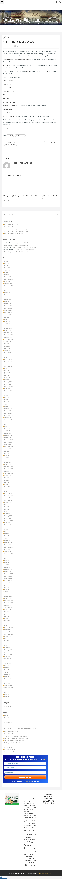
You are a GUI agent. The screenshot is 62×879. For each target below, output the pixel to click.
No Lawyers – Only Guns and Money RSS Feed (20, 728)
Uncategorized (11, 37)
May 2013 (6, 616)
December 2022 (8, 359)
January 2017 (7, 518)
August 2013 (7, 609)
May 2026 (7, 268)
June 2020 (7, 426)
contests (26, 809)
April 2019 (6, 457)
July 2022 (6, 370)
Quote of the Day (29, 848)
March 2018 (7, 486)
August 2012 (7, 636)
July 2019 (6, 451)
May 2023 (7, 348)
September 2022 (8, 366)
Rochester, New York (8, 116)
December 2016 (8, 520)
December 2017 (8, 493)
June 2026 (7, 266)
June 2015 (6, 560)
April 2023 (7, 350)
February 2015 (8, 569)
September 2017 (8, 500)
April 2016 (6, 538)
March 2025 (7, 299)
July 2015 (6, 558)
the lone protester (49, 71)
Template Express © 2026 (46, 873)
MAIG (25, 825)
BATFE (26, 801)
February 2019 (8, 462)
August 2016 (7, 529)
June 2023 (7, 346)
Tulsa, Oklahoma (7, 95)
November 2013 (8, 603)
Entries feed (7, 718)
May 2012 (6, 643)
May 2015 (6, 562)
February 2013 (8, 623)
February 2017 (8, 516)
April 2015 (6, 565)
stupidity (26, 860)
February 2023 (8, 355)
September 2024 (9, 312)
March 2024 (7, 326)
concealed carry (30, 807)
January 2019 (7, 464)
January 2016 (7, 545)
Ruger (30, 849)
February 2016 (8, 542)
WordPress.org (8, 722)
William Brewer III (33, 865)
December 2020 (8, 413)
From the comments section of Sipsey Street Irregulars (18, 59)
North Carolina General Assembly (29, 832)
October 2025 (8, 283)
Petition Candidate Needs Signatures (14, 233)
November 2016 (8, 522)
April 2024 (7, 324)
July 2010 (6, 692)
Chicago (29, 805)
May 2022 (7, 375)
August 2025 (7, 288)
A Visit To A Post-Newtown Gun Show (10, 143)
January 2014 (7, 598)
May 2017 (6, 509)
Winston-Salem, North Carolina (11, 105)
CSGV (29, 809)
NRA (31, 834)
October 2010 (8, 685)
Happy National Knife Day (11, 224)
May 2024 (7, 321)
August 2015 (7, 556)
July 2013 (6, 612)
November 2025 (8, 281)
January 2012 (7, 652)
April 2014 (7, 591)
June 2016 (6, 533)
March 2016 (7, 540)
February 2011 (7, 676)
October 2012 (8, 632)
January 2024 (7, 330)
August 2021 (7, 395)
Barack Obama (32, 799)
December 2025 (8, 279)
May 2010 (6, 696)
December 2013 (8, 600)
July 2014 (6, 585)
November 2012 (8, 629)
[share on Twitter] (7, 129)
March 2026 (7, 272)
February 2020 (8, 435)
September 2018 (8, 473)
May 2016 (6, 536)
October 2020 (8, 417)
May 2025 (7, 295)
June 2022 (7, 373)
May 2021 (6, 402)
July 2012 (6, 638)
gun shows (10, 135)
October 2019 (8, 444)
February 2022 (8, 382)
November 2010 (8, 683)
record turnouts (20, 135)
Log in (6, 715)
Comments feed (8, 720)
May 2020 (7, 428)
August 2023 (7, 341)
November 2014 (8, 576)
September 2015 (8, 553)
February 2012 (8, 650)
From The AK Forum (8, 65)
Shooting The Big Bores (10, 749)
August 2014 (7, 583)
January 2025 (7, 303)
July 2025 (6, 290)
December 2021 (8, 386)
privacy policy (28, 781)
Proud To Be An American (11, 752)
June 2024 (7, 319)
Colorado (33, 805)
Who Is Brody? (8, 747)
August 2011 (7, 663)
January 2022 (7, 384)
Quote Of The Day (9, 227)
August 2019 (7, 449)
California (32, 803)
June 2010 (6, 694)
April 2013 (6, 618)
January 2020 (7, 437)
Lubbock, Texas (7, 84)
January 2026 (7, 277)
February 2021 (8, 408)
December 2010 (8, 681)
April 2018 (6, 484)
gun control (29, 820)
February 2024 (8, 328)
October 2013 (7, 605)
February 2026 (8, 274)
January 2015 (7, 571)
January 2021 (7, 411)
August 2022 (7, 368)
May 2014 (6, 589)
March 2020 (7, 433)
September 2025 (8, 286)
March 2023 (7, 353)
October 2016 (8, 524)
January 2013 (7, 625)
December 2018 (8, 466)
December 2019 (8, 440)
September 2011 (8, 661)
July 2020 (6, 424)
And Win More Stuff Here (29, 195)
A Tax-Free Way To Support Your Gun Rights (16, 229)
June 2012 (6, 641)
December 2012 (8, 627)
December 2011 (8, 654)
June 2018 (6, 480)
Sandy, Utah (6, 98)
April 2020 (7, 431)
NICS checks (26, 827)
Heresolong (7, 245)
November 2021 (8, 388)
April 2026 (7, 270)
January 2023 (7, 357)
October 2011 (7, 658)
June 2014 (6, 587)
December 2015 (8, 547)
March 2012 (7, 647)
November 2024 (8, 308)
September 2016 (8, 527)
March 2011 (7, 674)
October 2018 (8, 471)
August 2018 (7, 475)
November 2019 (8, 442)
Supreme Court (32, 860)
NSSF (26, 842)
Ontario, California (8, 80)
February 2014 (8, 596)
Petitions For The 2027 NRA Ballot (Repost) (16, 231)
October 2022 (8, 364)
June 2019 (6, 453)
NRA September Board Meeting (12, 743)
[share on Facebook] (4, 129)
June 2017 (6, 507)
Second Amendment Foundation (30, 854)
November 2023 (8, 335)
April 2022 (7, 377)
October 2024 (8, 310)
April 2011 (6, 672)
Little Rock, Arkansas (8, 91)
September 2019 (8, 446)
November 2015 (8, 549)
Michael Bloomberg (31, 825)
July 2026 (6, 263)
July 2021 (6, 397)
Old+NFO (7, 247)
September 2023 (8, 339)
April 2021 (6, 404)
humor (28, 823)
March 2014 (7, 594)
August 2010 (7, 690)
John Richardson (23, 46)
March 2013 (7, 620)
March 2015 (7, 567)
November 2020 (8, 415)
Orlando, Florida (7, 109)
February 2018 (8, 489)
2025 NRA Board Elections (29, 797)
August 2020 (7, 422)
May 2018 (6, 482)
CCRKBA (25, 805)
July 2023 (6, 344)
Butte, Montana (7, 113)
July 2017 (6, 504)
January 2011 (7, 679)
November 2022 (8, 362)
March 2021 (7, 406)
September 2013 (8, 607)
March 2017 (7, 513)
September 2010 (8, 687)
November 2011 (8, 656)
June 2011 (6, 667)
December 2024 (8, 306)
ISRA (36, 823)
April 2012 (6, 645)
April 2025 (7, 297)
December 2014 (8, 574)
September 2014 (8, 580)
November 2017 (8, 495)
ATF (26, 799)
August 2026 (7, 261)
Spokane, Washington (9, 102)
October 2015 (8, 551)
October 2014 (8, 578)
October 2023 (8, 337)
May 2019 (6, 455)
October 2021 (8, 391)
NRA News (32, 839)
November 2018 (8, 469)
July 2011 (6, 665)
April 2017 (6, 511)
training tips (26, 862)
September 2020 (9, 420)
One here (28, 71)
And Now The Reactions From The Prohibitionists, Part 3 (12, 197)
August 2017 (7, 502)
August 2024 (7, 315)
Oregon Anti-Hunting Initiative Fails (14, 745)
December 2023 (8, 332)
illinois (33, 823)
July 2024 (6, 317)
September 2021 (8, 393)
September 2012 (8, 634)
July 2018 (6, 478)
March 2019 (7, 460)
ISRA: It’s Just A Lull (51, 142)
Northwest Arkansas (8, 88)
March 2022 (7, 379)
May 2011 (6, 670)
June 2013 (6, 614)
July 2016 (6, 531)
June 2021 (6, 399)
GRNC (35, 818)
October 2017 (8, 498)
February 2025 (8, 301)
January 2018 (7, 491)
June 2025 (7, 292)
